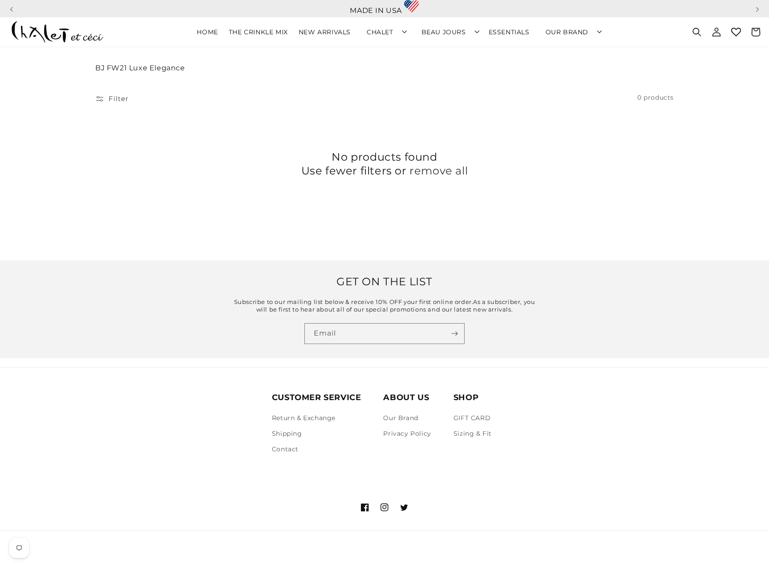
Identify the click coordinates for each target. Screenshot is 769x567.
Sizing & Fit (472, 433)
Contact (285, 449)
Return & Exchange (304, 418)
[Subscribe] (454, 333)
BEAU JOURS (443, 32)
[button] (11, 5)
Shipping (287, 433)
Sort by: (530, 97)
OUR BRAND (567, 32)
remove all (438, 170)
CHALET (380, 32)
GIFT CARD (471, 418)
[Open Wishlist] (736, 32)
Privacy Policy (407, 433)
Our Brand (400, 418)
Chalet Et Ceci (136, 555)
